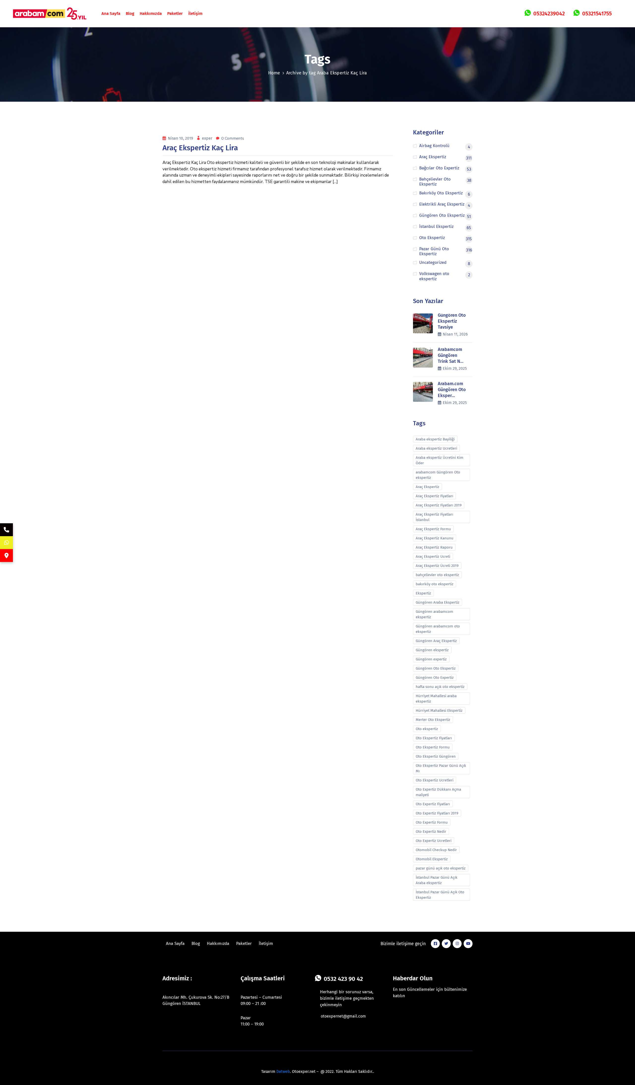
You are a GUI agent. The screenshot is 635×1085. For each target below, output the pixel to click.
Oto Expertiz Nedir (431, 831)
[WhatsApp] (6, 542)
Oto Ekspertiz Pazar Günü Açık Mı (441, 768)
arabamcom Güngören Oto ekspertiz (438, 475)
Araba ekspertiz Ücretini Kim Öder (439, 460)
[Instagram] (457, 943)
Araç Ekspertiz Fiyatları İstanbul (434, 517)
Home (274, 73)
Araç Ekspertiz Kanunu (434, 538)
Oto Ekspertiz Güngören (436, 756)
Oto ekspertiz (427, 729)
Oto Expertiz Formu (432, 822)
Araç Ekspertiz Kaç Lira (200, 147)
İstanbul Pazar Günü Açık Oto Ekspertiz (440, 895)
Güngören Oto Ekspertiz (436, 668)
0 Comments (232, 138)
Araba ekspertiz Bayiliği (435, 439)
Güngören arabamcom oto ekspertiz (438, 629)
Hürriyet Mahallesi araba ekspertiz (436, 699)
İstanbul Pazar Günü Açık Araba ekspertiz (436, 880)
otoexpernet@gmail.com (343, 1016)
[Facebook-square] (435, 943)
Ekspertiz (423, 593)
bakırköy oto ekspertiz (434, 584)
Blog (130, 13)
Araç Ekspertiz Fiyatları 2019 (439, 505)
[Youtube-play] (468, 943)
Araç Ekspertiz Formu (433, 529)
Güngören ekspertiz (432, 650)
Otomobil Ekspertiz (432, 859)
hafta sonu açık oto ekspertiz (440, 686)
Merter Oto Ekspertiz (433, 719)
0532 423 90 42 (343, 978)
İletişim (195, 13)
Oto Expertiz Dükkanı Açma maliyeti (438, 792)
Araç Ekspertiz (427, 487)
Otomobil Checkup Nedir (436, 850)
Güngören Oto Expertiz (435, 677)
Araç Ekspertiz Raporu (434, 547)
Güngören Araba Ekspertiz (437, 602)
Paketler (175, 13)
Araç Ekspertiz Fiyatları (434, 496)
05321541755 (597, 13)
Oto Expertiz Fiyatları (433, 804)
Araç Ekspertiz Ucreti (433, 556)
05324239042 (549, 13)
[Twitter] (446, 943)
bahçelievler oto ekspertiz (437, 575)
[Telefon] (6, 529)
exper (207, 138)
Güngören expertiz (431, 659)
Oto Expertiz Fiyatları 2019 (437, 813)
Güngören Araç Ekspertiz (436, 641)
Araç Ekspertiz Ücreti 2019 (437, 565)
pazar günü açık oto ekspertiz (441, 868)
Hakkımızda (151, 13)
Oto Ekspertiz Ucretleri (434, 780)
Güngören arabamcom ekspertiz (434, 614)
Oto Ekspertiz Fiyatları (434, 738)
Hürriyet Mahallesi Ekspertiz (439, 710)
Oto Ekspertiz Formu (433, 747)
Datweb (283, 1071)
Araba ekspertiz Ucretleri (436, 448)
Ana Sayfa (110, 13)
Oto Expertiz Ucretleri (433, 840)
